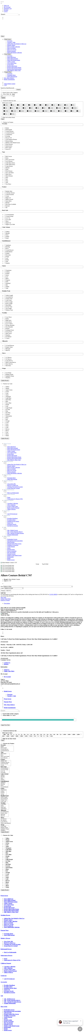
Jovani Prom (10, 454)
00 (13, 105)
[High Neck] (5, 807)
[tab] (43, 452)
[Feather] (3, 792)
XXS (53, 111)
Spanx (8, 548)
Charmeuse (8, 270)
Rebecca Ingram (11, 472)
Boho (7, 158)
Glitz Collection (11, 505)
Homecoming (9, 141)
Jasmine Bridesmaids (12, 534)
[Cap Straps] (5, 826)
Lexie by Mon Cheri (12, 506)
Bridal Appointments (10, 707)
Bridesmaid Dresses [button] (6, 949)
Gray (7, 432)
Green (7, 391)
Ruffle (7, 260)
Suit (7, 179)
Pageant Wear (8, 701)
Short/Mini (8, 305)
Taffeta (7, 286)
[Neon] (3, 778)
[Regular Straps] (5, 827)
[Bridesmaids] (7, 748)
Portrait (7, 328)
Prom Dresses (9, 144)
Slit (6, 207)
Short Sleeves (9, 364)
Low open (8, 219)
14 (60, 105)
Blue (7, 401)
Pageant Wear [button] (5, 930)
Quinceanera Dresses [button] (6, 955)
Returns (6, 664)
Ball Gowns (9, 156)
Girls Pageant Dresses (11, 139)
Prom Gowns (7, 699)
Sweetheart (8, 336)
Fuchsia (8, 414)
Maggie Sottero (11, 466)
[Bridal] (7, 746)
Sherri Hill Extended (12, 448)
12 (54, 105)
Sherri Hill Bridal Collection (14, 473)
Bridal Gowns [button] (8, 691)
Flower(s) (8, 255)
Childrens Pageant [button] (6, 963)
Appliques (8, 245)
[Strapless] (5, 830)
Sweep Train (9, 306)
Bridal (7, 128)
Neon (7, 235)
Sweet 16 (8, 149)
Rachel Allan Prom (12, 455)
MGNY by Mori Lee (12, 485)
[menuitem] (43, 5)
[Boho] (5, 755)
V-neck (7, 338)
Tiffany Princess (11, 509)
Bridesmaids (9, 129)
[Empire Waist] (5, 813)
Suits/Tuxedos (11, 542)
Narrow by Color (7, 383)
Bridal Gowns (11, 559)
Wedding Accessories (12, 545)
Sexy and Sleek (10, 172)
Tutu (7, 182)
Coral (7, 422)
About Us (6, 669)
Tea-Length (9, 308)
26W (22, 111)
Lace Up (8, 218)
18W (67, 108)
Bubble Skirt (9, 191)
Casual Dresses (9, 131)
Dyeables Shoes (11, 520)
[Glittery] (3, 775)
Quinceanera (9, 146)
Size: (2, 586)
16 (67, 105)
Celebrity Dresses (10, 193)
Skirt (7, 177)
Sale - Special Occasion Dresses (15, 533)
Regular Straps (9, 374)
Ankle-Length (9, 295)
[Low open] (5, 772)
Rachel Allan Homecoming (14, 458)
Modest (7, 167)
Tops (7, 181)
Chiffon (8, 272)
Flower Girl (9, 137)
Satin (7, 281)
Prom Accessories (11, 551)
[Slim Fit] (5, 816)
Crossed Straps (9, 216)
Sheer (7, 221)
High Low (8, 197)
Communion (9, 134)
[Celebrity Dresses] (6, 762)
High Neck (8, 320)
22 (12, 108)
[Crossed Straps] (5, 769)
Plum (7, 417)
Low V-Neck (9, 323)
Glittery (8, 231)
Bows (7, 248)
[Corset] (6, 765)
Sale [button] (2, 995)
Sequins (8, 263)
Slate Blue (8, 399)
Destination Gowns (12, 539)
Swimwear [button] (4, 975)
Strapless (8, 335)
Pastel (7, 238)
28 (31, 108)
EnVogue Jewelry (11, 524)
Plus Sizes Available (11, 204)
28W (30, 111)
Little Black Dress (10, 163)
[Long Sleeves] (6, 821)
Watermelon (9, 416)
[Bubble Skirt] (6, 761)
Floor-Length (9, 302)
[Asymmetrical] (4, 798)
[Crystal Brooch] (4, 787)
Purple (7, 404)
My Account (7, 7)
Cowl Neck (9, 317)
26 (25, 108)
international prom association (15, 540)
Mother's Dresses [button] (5, 938)
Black (7, 430)
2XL (13, 114)
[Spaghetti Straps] (5, 829)
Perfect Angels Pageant (13, 508)
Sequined (8, 283)
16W (59, 108)
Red (7, 419)
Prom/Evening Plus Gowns (14, 543)
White (7, 435)
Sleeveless (8, 365)
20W (75, 108)
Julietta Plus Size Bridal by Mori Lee (16, 464)
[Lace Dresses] (5, 758)
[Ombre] (3, 779)
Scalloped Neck (10, 330)
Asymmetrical (9, 297)
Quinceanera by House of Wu (15, 499)
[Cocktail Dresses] (7, 750)
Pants (7, 169)
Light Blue (8, 398)
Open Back (8, 201)
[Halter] (5, 806)
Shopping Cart (7, 8)
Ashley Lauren (11, 451)
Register (6, 10)
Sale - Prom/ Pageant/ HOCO (15, 531)
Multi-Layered (9, 199)
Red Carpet (8, 147)
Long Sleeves (9, 360)
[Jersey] (3, 794)
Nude (7, 425)
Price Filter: (6, 94)
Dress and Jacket (10, 159)
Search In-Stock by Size (9, 100)
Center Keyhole (10, 194)
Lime (7, 393)
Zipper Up (8, 222)
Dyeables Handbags (12, 518)
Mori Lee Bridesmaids (13, 493)
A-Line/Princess (10, 345)
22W (6, 111)
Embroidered (9, 251)
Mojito (7, 388)
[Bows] (4, 785)
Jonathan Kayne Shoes (13, 521)
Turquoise (8, 396)
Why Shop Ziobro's (9, 704)
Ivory (7, 424)
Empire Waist (9, 347)
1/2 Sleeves (8, 357)
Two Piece (8, 184)
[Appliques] (4, 782)
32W (45, 111)
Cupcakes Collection (12, 503)
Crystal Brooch (9, 250)
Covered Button (10, 214)
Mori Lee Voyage (11, 470)
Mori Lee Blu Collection (13, 467)
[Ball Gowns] (5, 753)
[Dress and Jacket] (5, 756)
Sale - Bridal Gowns (12, 530)
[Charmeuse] (3, 790)
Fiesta (8, 497)
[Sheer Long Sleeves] (6, 823)
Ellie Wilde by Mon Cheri (14, 460)
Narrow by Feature (8, 122)
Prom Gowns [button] (4, 895)
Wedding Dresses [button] (5, 915)
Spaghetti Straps (10, 376)
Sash (7, 261)
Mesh (7, 278)
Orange (8, 421)
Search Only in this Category (10, 92)
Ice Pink (8, 409)
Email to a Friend (5, 600)
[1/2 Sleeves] (6, 819)
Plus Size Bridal (11, 552)
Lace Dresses (9, 161)
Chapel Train (9, 298)
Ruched (8, 206)
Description (7, 603)
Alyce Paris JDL (11, 484)
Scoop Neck (9, 331)
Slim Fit (8, 350)
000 (6, 105)
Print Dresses (9, 171)
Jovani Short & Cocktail (13, 488)
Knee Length (9, 303)
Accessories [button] (4, 982)
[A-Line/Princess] (5, 811)
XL (6, 114)
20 (6, 108)
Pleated (7, 202)
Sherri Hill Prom (11, 446)
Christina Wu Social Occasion (15, 486)
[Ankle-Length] (4, 797)
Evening (8, 136)
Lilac (7, 406)
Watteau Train (9, 310)
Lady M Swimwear (12, 514)
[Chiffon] (3, 791)
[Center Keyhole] (6, 763)
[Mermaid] (5, 814)
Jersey (7, 275)
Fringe (7, 256)
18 (73, 105)
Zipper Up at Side (10, 224)
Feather (7, 253)
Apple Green (9, 390)
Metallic (8, 233)
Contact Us (7, 662)
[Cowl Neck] (5, 804)
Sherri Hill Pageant (12, 479)
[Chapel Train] (4, 800)
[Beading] (4, 784)
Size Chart (3, 597)
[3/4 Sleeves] (6, 820)
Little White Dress (10, 164)
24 (19, 108)
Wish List (6, 5)
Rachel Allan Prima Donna (14, 457)
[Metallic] (3, 777)
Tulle (7, 288)
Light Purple (9, 408)
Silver (7, 434)
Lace (7, 258)
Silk (7, 285)
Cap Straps (8, 372)
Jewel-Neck (9, 322)
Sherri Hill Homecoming (13, 449)
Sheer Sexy (8, 174)
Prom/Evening (11, 549)
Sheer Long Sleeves (11, 362)
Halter (7, 318)
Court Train (9, 300)
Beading (8, 246)
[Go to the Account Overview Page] (1, 3)
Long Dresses (9, 166)
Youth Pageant (11, 546)
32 (44, 108)
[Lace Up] (5, 771)
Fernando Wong (11, 478)
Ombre (7, 236)
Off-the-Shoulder (10, 325)
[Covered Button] (5, 768)
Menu (2, 36)
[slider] (75, 720)
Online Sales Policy (6, 599)
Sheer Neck (9, 333)
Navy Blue (8, 403)
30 (38, 108)
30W (37, 111)
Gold (7, 427)
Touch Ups (10, 523)
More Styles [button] (4, 1006)
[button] (8, 39)
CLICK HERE (53, 594)
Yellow (7, 386)
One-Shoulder (9, 327)
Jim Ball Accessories (12, 525)
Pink (7, 411)
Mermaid (8, 348)
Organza (8, 280)
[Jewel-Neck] (5, 808)
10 (47, 105)
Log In (5, 11)
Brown (7, 429)
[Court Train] (4, 801)
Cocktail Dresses (10, 133)
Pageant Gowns (11, 554)
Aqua (7, 395)
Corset (7, 196)
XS (61, 111)
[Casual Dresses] (7, 749)
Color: (2, 588)
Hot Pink (8, 412)
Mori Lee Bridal (11, 469)
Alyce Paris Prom (11, 452)
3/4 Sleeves (8, 359)
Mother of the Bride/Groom (13, 142)
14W (51, 108)
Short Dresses (9, 176)
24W (14, 111)
